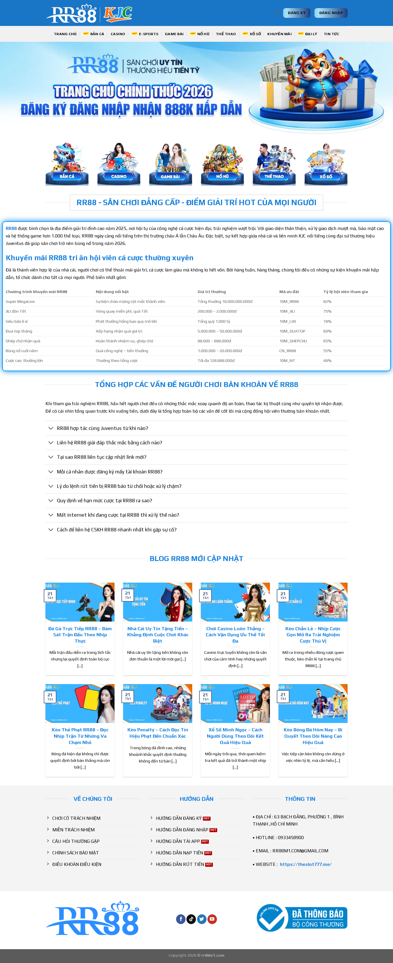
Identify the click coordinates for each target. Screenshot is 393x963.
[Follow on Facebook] (181, 919)
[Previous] (15, 88)
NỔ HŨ (203, 34)
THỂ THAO (226, 34)
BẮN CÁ (97, 34)
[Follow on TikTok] (191, 919)
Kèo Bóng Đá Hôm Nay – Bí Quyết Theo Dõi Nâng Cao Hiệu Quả (313, 736)
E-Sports (149, 34)
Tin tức (331, 34)
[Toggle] (51, 429)
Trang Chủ (65, 34)
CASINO (118, 34)
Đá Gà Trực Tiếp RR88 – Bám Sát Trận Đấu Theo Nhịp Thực (80, 635)
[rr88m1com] (91, 13)
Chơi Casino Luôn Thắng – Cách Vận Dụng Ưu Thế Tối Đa (235, 635)
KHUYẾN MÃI (279, 34)
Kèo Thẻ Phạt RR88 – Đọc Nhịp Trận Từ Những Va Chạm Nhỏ (80, 736)
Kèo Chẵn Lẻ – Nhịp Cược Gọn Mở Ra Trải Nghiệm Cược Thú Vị (313, 635)
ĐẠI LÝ (311, 34)
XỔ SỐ (255, 34)
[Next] (378, 88)
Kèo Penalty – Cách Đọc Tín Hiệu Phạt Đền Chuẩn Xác (157, 733)
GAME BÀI (174, 34)
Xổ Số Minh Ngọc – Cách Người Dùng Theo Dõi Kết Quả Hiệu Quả (235, 736)
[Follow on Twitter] (202, 919)
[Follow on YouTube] (212, 919)
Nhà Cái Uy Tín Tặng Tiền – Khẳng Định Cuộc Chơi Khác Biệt (157, 635)
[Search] (277, 12)
